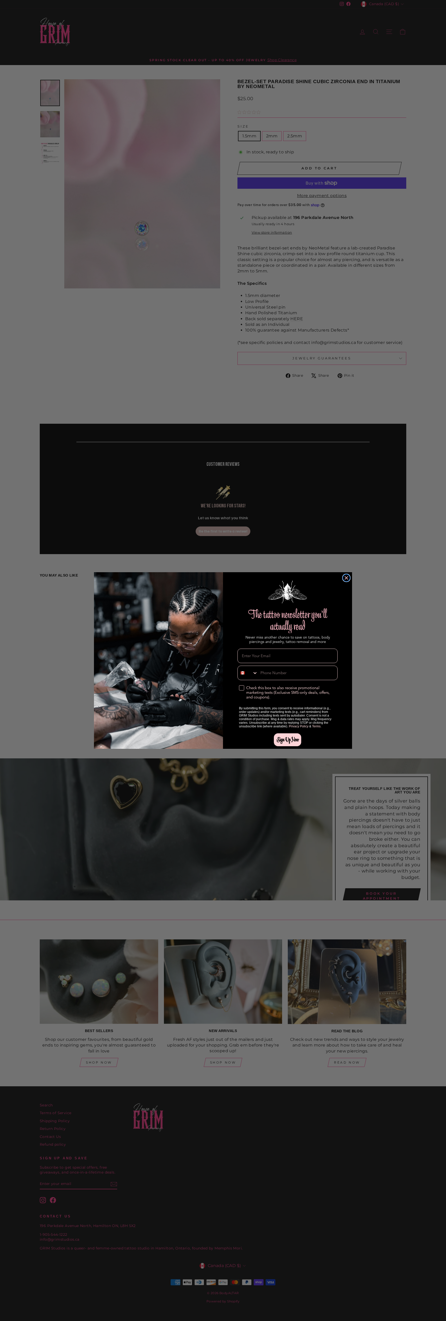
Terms (316, 726)
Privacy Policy (298, 726)
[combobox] (248, 673)
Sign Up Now (287, 739)
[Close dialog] (346, 577)
